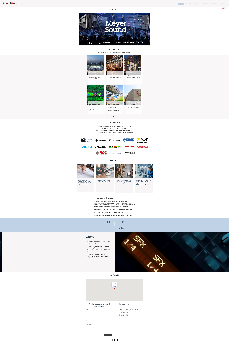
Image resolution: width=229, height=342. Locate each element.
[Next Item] (148, 29)
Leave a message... (89, 324)
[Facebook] (114, 340)
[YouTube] (117, 340)
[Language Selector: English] (224, 8)
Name (87, 309)
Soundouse (11, 3)
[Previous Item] (80, 29)
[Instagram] (112, 340)
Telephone (88, 320)
